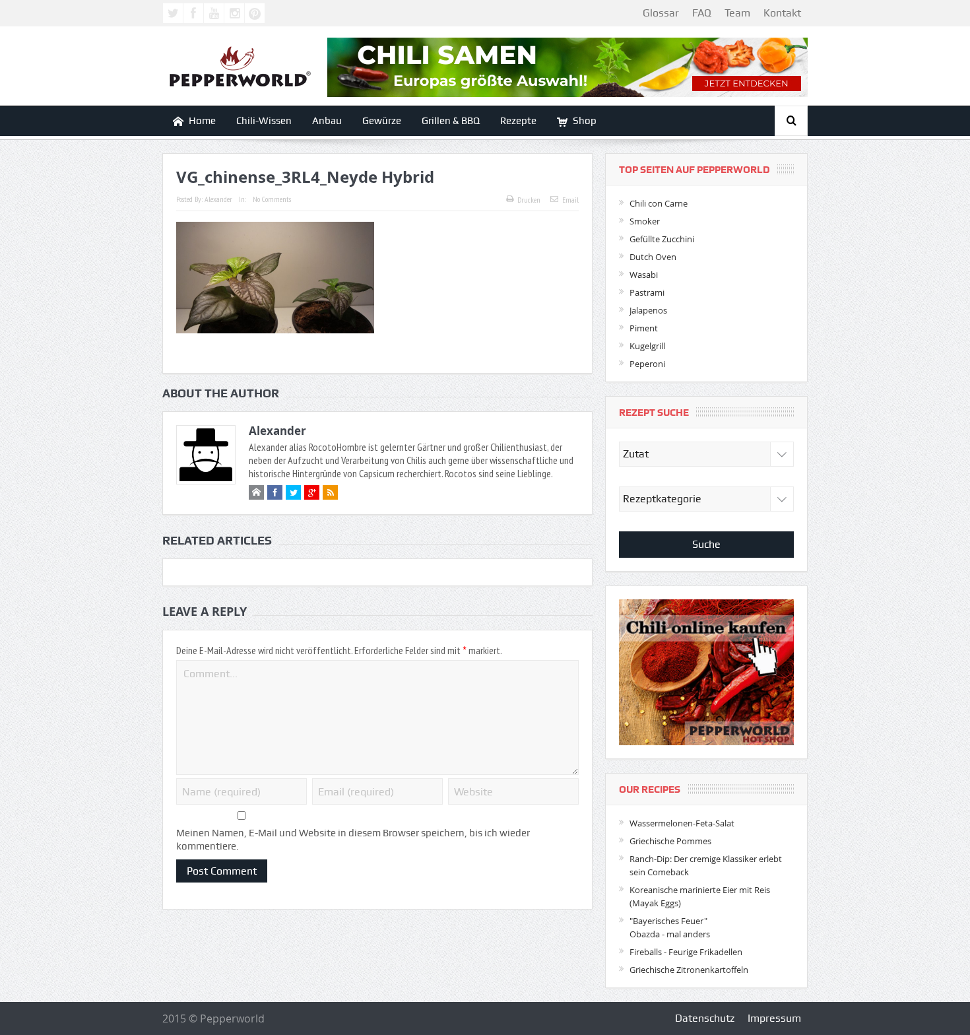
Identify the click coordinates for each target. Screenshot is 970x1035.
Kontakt (782, 13)
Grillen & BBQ (451, 121)
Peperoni (647, 364)
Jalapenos (648, 310)
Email (570, 200)
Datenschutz (704, 1018)
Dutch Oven (653, 257)
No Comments (272, 199)
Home (202, 121)
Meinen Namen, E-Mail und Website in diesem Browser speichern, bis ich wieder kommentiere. (353, 839)
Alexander (218, 199)
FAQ (701, 13)
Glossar (661, 13)
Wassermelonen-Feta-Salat (682, 823)
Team (737, 13)
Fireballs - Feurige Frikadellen (686, 952)
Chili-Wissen (264, 121)
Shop (585, 121)
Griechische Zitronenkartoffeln (689, 970)
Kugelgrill (647, 346)
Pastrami (647, 292)
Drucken (528, 200)
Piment (644, 328)
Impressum (774, 1018)
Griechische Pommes (670, 841)
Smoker (645, 221)
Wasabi (644, 275)
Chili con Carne (659, 203)
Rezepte (518, 121)
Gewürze (381, 121)
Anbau (327, 121)
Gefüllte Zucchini (662, 239)
